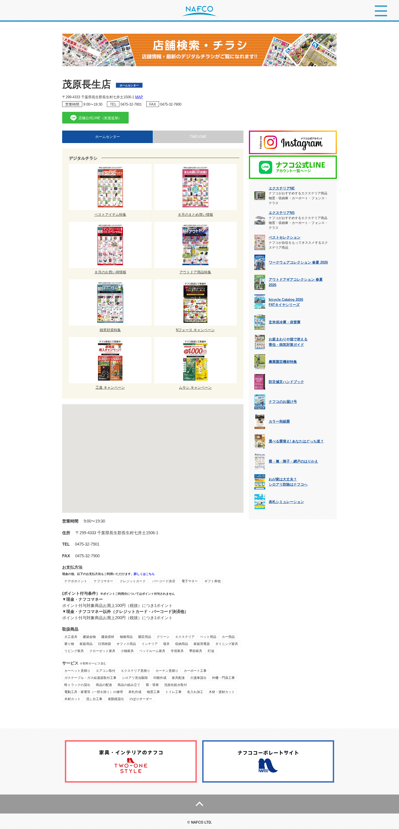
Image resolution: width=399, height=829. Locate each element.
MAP (139, 97)
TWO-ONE (198, 137)
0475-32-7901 (131, 104)
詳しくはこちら (144, 573)
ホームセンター (107, 137)
